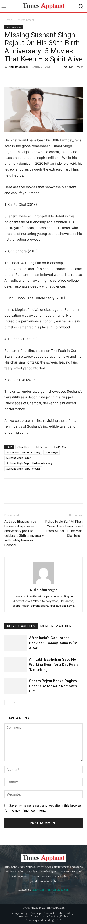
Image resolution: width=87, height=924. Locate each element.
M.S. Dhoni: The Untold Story (23, 452)
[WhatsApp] (39, 76)
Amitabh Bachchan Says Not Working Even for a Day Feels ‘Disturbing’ (54, 664)
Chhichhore (24, 447)
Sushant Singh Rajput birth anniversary (29, 463)
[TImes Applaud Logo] (43, 6)
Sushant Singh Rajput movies (23, 468)
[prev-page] (7, 702)
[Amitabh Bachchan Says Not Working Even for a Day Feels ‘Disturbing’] (15, 664)
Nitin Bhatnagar (18, 66)
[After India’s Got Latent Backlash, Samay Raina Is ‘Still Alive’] (15, 643)
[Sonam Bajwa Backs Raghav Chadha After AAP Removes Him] (15, 686)
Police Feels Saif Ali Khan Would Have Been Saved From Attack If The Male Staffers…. (64, 528)
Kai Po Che (60, 447)
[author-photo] (43, 583)
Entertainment (25, 20)
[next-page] (14, 702)
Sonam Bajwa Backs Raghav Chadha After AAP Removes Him (53, 686)
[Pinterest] (29, 76)
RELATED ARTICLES (21, 626)
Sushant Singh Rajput (18, 457)
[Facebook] (8, 76)
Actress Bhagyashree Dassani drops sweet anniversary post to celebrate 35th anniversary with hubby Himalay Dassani (24, 533)
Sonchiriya (51, 452)
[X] (19, 76)
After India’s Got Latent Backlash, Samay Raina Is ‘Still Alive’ (54, 643)
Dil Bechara (42, 447)
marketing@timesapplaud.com (50, 889)
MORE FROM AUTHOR (55, 626)
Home (8, 20)
